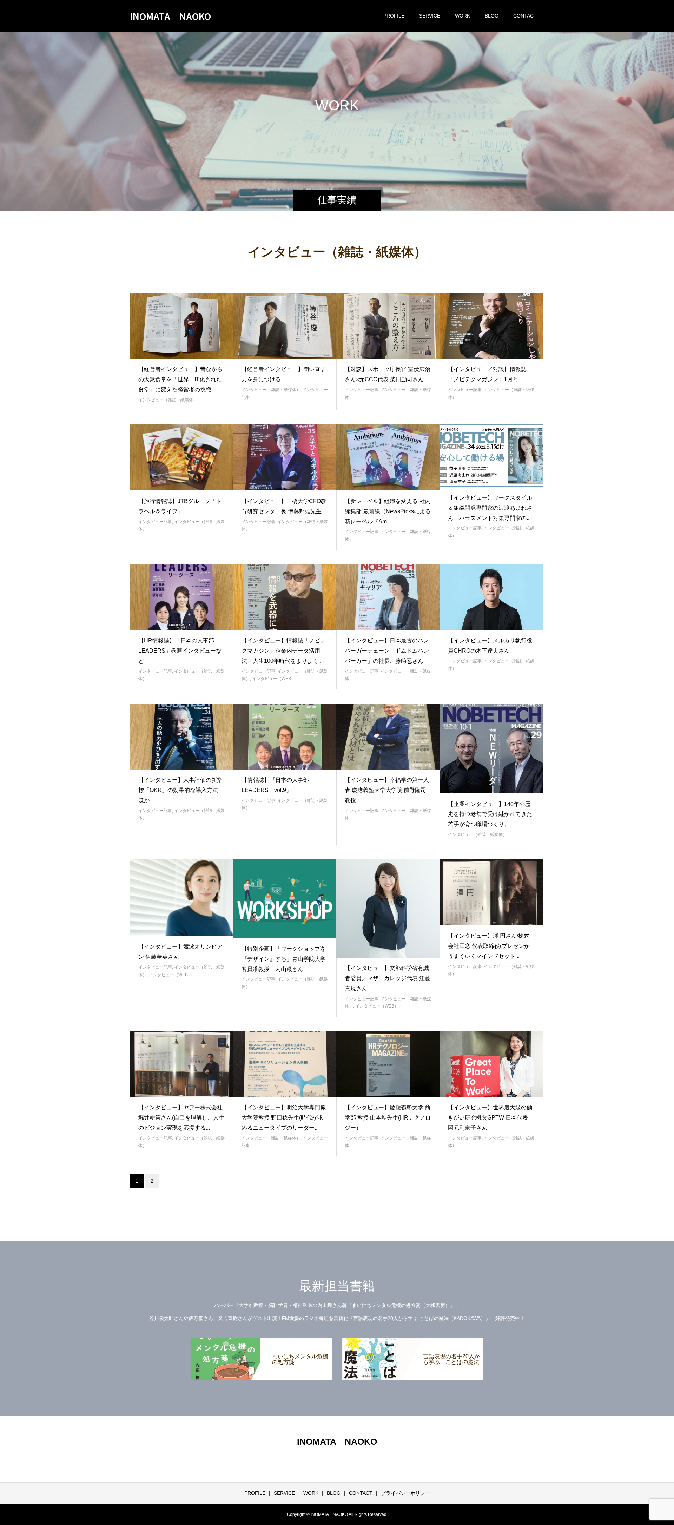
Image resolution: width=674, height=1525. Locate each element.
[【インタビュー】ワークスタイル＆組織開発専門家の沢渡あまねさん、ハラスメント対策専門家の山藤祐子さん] (491, 455)
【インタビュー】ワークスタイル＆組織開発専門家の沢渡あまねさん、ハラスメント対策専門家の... (490, 508)
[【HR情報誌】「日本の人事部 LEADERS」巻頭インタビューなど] (181, 597)
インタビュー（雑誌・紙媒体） (167, 399)
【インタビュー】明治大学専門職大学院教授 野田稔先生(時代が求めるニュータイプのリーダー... (284, 1117)
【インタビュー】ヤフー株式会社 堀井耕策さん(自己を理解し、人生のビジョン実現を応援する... (183, 1117)
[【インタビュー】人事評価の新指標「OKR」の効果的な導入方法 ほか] (181, 737)
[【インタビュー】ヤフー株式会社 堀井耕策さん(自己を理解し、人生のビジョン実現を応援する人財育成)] (181, 1064)
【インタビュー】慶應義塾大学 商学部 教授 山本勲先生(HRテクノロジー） (388, 1117)
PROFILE (393, 16)
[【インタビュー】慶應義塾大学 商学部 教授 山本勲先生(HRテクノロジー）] (388, 1064)
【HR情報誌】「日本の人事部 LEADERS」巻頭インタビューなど (180, 651)
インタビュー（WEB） (273, 678)
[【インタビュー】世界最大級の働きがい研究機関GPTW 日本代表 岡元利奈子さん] (491, 1064)
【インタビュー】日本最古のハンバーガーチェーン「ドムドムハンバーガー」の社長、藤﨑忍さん (387, 651)
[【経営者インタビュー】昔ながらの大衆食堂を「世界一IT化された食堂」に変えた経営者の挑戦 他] (181, 326)
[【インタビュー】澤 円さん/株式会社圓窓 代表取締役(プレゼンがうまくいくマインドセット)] (491, 892)
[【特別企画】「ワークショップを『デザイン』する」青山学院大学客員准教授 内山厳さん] (285, 898)
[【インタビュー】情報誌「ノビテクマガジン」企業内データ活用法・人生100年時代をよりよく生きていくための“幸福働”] (285, 597)
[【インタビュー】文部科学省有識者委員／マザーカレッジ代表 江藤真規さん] (388, 908)
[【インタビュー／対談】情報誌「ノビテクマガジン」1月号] (491, 326)
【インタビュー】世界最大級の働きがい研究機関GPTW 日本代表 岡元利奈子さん (490, 1117)
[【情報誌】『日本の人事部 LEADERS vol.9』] (285, 737)
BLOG (491, 16)
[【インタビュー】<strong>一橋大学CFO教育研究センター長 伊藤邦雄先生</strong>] (285, 457)
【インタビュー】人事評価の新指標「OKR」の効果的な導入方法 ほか (181, 790)
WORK (462, 16)
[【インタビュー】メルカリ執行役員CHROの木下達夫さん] (491, 597)
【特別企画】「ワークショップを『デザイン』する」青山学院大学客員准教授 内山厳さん (284, 959)
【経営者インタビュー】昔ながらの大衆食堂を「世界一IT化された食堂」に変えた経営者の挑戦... (180, 379)
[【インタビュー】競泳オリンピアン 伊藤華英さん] (181, 897)
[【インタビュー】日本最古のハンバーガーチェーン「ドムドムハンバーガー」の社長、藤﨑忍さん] (388, 597)
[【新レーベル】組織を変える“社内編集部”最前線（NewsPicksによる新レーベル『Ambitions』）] (388, 457)
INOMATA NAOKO (170, 15)
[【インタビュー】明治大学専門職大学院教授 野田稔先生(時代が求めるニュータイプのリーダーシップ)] (285, 1064)
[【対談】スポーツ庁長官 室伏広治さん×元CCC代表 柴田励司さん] (388, 326)
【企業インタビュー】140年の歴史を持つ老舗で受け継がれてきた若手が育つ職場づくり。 (490, 814)
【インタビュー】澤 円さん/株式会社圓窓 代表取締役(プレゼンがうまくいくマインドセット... (489, 946)
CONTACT (525, 16)
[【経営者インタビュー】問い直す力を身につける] (285, 326)
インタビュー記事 (361, 389)
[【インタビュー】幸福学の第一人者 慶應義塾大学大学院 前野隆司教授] (388, 737)
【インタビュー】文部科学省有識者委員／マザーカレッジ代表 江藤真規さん (387, 978)
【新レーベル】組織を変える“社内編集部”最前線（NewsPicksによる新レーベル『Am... (388, 511)
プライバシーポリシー (405, 1493)
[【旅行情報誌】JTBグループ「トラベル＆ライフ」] (181, 457)
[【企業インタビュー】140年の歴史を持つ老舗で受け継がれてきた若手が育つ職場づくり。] (491, 748)
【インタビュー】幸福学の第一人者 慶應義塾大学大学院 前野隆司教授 (387, 790)
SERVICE (429, 16)
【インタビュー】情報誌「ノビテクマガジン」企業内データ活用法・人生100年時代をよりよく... (284, 651)
